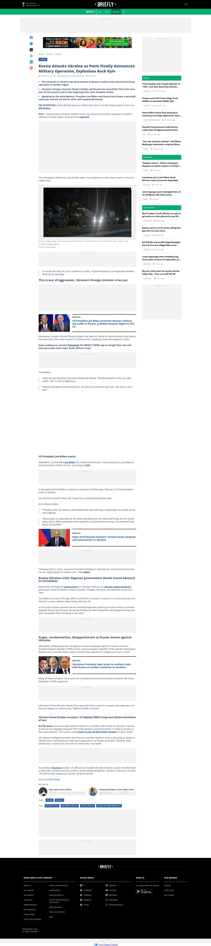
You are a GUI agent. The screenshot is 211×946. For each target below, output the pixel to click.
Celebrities (147, 91)
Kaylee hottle (87, 806)
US (123, 11)
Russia (50, 800)
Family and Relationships (151, 120)
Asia (100, 11)
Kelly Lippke (66, 76)
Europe (116, 11)
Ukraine (59, 800)
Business (57, 767)
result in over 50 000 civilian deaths (96, 731)
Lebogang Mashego (77, 76)
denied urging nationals (117, 586)
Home (41, 54)
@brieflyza (44, 108)
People (145, 149)
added (86, 572)
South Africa (147, 221)
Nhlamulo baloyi (70, 806)
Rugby (145, 199)
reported (84, 116)
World (90, 11)
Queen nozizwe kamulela (109, 806)
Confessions (147, 278)
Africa (107, 11)
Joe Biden (70, 462)
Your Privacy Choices (108, 944)
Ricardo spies (52, 806)
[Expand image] (133, 187)
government (71, 586)
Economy (146, 185)
